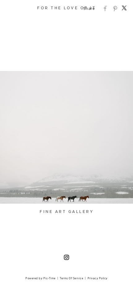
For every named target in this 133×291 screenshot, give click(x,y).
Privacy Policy (98, 278)
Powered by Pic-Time (40, 278)
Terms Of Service (71, 278)
